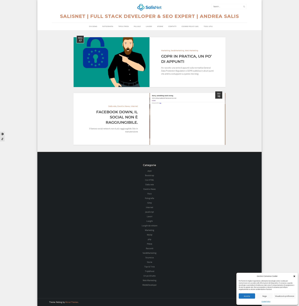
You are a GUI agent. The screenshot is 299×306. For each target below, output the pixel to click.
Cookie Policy (266, 301)
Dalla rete (112, 106)
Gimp (149, 203)
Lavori (149, 26)
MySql (149, 234)
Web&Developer (149, 285)
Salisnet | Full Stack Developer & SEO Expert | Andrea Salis (149, 16)
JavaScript (149, 212)
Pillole (137, 26)
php (149, 239)
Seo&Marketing (177, 50)
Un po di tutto (149, 276)
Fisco (149, 193)
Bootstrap (149, 175)
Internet (134, 106)
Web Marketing (191, 50)
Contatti (172, 26)
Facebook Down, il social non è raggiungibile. (117, 117)
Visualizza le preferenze (284, 296)
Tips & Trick (123, 26)
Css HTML (149, 180)
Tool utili (208, 26)
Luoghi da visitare (149, 225)
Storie (160, 26)
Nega (264, 296)
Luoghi (149, 221)
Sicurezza (149, 257)
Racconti (149, 248)
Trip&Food (149, 271)
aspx (150, 171)
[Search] (244, 6)
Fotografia (107, 26)
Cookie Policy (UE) (190, 26)
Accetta (247, 296)
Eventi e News (123, 106)
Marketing (165, 50)
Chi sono (93, 26)
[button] (294, 276)
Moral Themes (71, 302)
